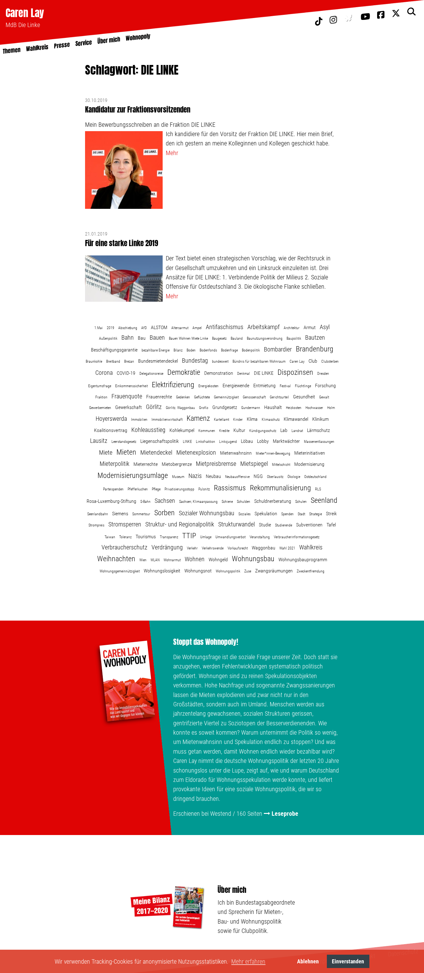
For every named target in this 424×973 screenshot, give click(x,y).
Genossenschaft (254, 397)
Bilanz (178, 350)
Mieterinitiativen (309, 453)
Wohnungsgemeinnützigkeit (120, 571)
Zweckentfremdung (310, 571)
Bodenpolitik (251, 350)
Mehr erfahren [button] (248, 961)
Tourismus (146, 536)
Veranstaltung (260, 537)
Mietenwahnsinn (236, 453)
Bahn (127, 337)
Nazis (195, 476)
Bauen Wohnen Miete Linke (188, 338)
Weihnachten (116, 558)
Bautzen (315, 337)
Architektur (292, 328)
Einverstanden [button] (348, 961)
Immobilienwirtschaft (167, 419)
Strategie (315, 514)
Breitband (113, 361)
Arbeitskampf (263, 327)
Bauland (237, 338)
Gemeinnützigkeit (226, 397)
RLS (318, 489)
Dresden (323, 373)
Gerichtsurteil (279, 397)
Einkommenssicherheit (131, 386)
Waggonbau (263, 548)
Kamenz (198, 418)
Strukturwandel (236, 524)
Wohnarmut (172, 560)
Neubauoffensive (237, 477)
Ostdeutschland (315, 477)
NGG (258, 476)
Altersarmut (179, 328)
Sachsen (165, 500)
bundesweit (220, 361)
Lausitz (98, 440)
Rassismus (230, 488)
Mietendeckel (156, 452)
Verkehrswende (212, 548)
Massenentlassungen (319, 441)
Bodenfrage (229, 350)
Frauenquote (126, 396)
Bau (142, 338)
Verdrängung (167, 547)
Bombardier (278, 349)
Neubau (213, 476)
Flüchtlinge (303, 386)
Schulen (301, 501)
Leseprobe (285, 813)
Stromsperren (124, 524)
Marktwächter (286, 441)
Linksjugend (228, 441)
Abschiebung (127, 328)
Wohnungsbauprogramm (302, 559)
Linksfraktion (205, 441)
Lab (283, 430)
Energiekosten (208, 386)
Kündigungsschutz (262, 431)
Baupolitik (293, 338)
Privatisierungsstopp (179, 489)
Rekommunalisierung (280, 488)
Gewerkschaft (128, 407)
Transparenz (169, 537)
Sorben (164, 512)
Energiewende (236, 385)
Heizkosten (293, 408)
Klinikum (320, 419)
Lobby (263, 441)
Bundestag (195, 360)
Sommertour (141, 514)
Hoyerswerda (111, 418)
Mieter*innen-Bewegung (273, 453)
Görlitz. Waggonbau (180, 408)
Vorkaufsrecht (238, 548)
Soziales (244, 514)
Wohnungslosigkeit (162, 571)
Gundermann (250, 408)
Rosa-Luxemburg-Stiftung (111, 501)
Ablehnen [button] (308, 961)
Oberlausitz (275, 477)
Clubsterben (330, 361)
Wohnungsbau (253, 558)
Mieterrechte (145, 464)
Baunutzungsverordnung (264, 338)
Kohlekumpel (181, 430)
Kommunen (206, 431)
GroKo (203, 408)
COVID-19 (126, 373)
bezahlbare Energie (155, 350)
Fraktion (101, 397)
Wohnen (195, 559)
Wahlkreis (311, 547)
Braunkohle (94, 361)
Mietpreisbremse (216, 463)
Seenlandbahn (97, 514)
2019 (110, 328)
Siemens (120, 513)
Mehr (172, 153)
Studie (265, 525)
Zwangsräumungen (274, 571)
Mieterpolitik (114, 463)
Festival (285, 386)
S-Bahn (145, 501)
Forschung (325, 385)
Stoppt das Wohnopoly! (205, 642)
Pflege (156, 489)
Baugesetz (219, 338)
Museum (178, 477)
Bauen (157, 337)
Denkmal (243, 373)
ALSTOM (159, 327)
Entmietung (264, 385)
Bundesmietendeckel (158, 361)
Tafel (331, 525)
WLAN (155, 560)
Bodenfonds (208, 350)
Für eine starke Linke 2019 (121, 243)
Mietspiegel (254, 463)
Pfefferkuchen (138, 489)
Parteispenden (113, 489)
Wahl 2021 (287, 548)
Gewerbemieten (100, 408)
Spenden (287, 514)
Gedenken (183, 397)
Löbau (247, 441)
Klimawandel (296, 419)
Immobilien (139, 419)
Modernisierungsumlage (132, 475)
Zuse (247, 571)
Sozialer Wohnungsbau (206, 513)
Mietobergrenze (177, 464)
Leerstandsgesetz (123, 441)
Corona (104, 372)
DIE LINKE (263, 373)
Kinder (238, 419)
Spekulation (266, 513)
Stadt (301, 514)
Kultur (239, 430)
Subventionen (309, 525)
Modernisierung (309, 464)
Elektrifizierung (173, 384)
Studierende (283, 525)
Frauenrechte (159, 397)
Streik (331, 513)
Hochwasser (314, 408)
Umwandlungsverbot (230, 537)
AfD (144, 328)
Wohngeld (218, 559)
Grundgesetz (224, 407)
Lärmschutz (318, 430)
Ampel (197, 328)
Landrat (297, 431)
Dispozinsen (295, 372)
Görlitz (154, 407)
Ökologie (293, 477)
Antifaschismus (224, 327)
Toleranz (125, 537)
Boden (191, 350)
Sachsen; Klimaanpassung (198, 501)
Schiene (227, 501)
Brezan (129, 361)
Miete (105, 452)
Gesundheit (304, 397)
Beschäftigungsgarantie (114, 350)
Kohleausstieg (148, 430)
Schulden (243, 501)
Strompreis (96, 525)
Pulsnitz (204, 489)
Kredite (224, 431)
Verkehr (192, 548)
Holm (331, 408)
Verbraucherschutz (124, 547)
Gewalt (324, 397)
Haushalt (273, 407)
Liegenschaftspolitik (159, 441)
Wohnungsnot (198, 571)
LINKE (187, 441)
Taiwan (110, 537)
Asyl (325, 327)
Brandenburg (314, 349)
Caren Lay (25, 13)
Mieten (126, 452)
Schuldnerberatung (272, 501)
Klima (252, 419)
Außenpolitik (108, 338)
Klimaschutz (271, 419)
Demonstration (218, 373)
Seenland (324, 500)
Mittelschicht (281, 464)
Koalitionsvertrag (110, 430)
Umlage (205, 537)
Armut (310, 327)
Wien (143, 560)
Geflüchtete (202, 397)
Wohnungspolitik (228, 571)
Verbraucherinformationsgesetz (296, 537)
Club (313, 361)
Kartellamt (221, 419)
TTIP (189, 535)
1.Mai (98, 328)
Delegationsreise (151, 373)
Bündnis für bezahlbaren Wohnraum (259, 361)
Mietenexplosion (196, 452)
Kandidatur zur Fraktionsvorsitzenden (137, 109)
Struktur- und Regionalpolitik (179, 524)
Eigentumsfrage (99, 386)
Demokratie (183, 372)
